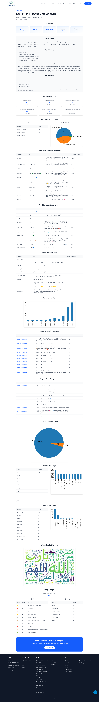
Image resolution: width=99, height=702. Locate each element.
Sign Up (88, 3)
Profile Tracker (40, 690)
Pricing (59, 3)
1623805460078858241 (22, 355)
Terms (66, 667)
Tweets (23, 663)
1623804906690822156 (22, 361)
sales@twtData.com (86, 660)
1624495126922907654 (22, 343)
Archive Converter (40, 665)
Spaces (23, 667)
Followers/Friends (26, 660)
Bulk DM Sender (40, 688)
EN (75, 3)
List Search (39, 679)
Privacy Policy (68, 669)
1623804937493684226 (22, 358)
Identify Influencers (41, 663)
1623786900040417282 (22, 398)
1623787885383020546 (22, 416)
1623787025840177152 (22, 401)
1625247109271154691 (22, 411)
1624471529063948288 (22, 339)
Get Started (49, 647)
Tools (52, 3)
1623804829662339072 (22, 364)
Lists (23, 665)
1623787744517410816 (22, 404)
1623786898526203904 (22, 385)
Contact (67, 665)
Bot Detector (39, 669)
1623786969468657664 (22, 388)
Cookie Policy (68, 671)
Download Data (44, 3)
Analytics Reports (40, 673)
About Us (67, 663)
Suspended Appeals (41, 682)
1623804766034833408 (22, 367)
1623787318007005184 (22, 407)
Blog (64, 3)
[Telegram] (95, 692)
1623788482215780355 (22, 395)
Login (81, 3)
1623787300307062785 (22, 392)
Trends (69, 3)
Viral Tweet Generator (41, 671)
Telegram (83, 663)
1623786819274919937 (22, 348)
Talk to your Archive (41, 667)
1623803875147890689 (22, 352)
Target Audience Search (42, 660)
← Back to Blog (19, 10)
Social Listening (40, 692)
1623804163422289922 (22, 372)
